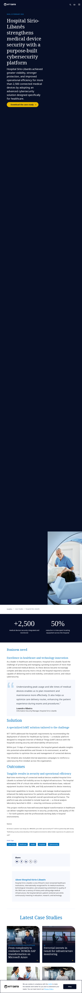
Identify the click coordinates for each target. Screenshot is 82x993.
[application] (41, 986)
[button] (72, 4)
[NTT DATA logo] (8, 4)
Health (33, 844)
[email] (17, 861)
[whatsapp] (35, 861)
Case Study (11, 844)
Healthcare (22, 844)
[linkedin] (26, 861)
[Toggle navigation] (80, 4)
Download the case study (22, 104)
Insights (9, 609)
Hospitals (42, 844)
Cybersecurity (53, 844)
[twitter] (30, 861)
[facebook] (21, 861)
